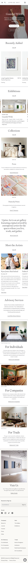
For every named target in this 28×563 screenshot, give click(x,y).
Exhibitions (17, 526)
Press (2, 531)
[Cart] (25, 2)
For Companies (5, 545)
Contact (3, 528)
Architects (17, 545)
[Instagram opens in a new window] (5, 513)
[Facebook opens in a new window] (2, 513)
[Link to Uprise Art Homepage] (14, 2)
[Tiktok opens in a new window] (9, 513)
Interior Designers (19, 542)
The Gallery (17, 523)
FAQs (2, 534)
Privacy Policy (4, 560)
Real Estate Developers (20, 548)
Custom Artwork (5, 548)
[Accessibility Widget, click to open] (25, 560)
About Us (3, 523)
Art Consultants (18, 550)
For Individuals (4, 542)
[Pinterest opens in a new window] (12, 513)
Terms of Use (12, 560)
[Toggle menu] (2, 2)
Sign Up (24, 504)
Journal (3, 526)
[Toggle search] (5, 2)
